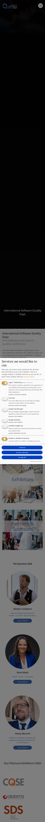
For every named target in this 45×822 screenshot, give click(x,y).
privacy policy (29, 377)
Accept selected (22, 452)
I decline (22, 447)
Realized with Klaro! (36, 461)
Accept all (22, 457)
